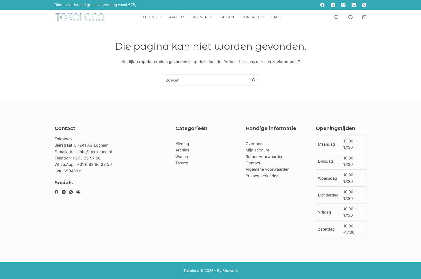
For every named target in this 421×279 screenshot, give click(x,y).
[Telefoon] (354, 5)
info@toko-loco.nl (95, 151)
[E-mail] (343, 5)
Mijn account (257, 150)
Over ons (254, 143)
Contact (250, 17)
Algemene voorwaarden (267, 169)
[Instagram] (333, 5)
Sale (276, 17)
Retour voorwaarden (264, 156)
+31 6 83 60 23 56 (94, 164)
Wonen (200, 17)
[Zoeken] (337, 17)
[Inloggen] (350, 17)
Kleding (148, 17)
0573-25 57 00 (87, 158)
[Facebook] (322, 5)
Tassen (227, 17)
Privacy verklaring (262, 175)
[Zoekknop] (254, 80)
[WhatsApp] (364, 5)
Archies (177, 17)
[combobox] (205, 79)
